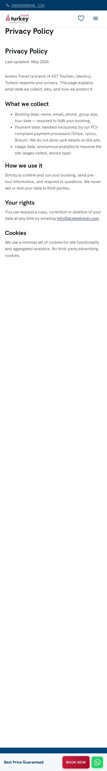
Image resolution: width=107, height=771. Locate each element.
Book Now (76, 762)
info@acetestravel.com (78, 218)
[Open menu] (95, 18)
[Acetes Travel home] (17, 18)
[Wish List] (81, 18)
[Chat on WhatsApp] (97, 762)
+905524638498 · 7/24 (28, 5)
